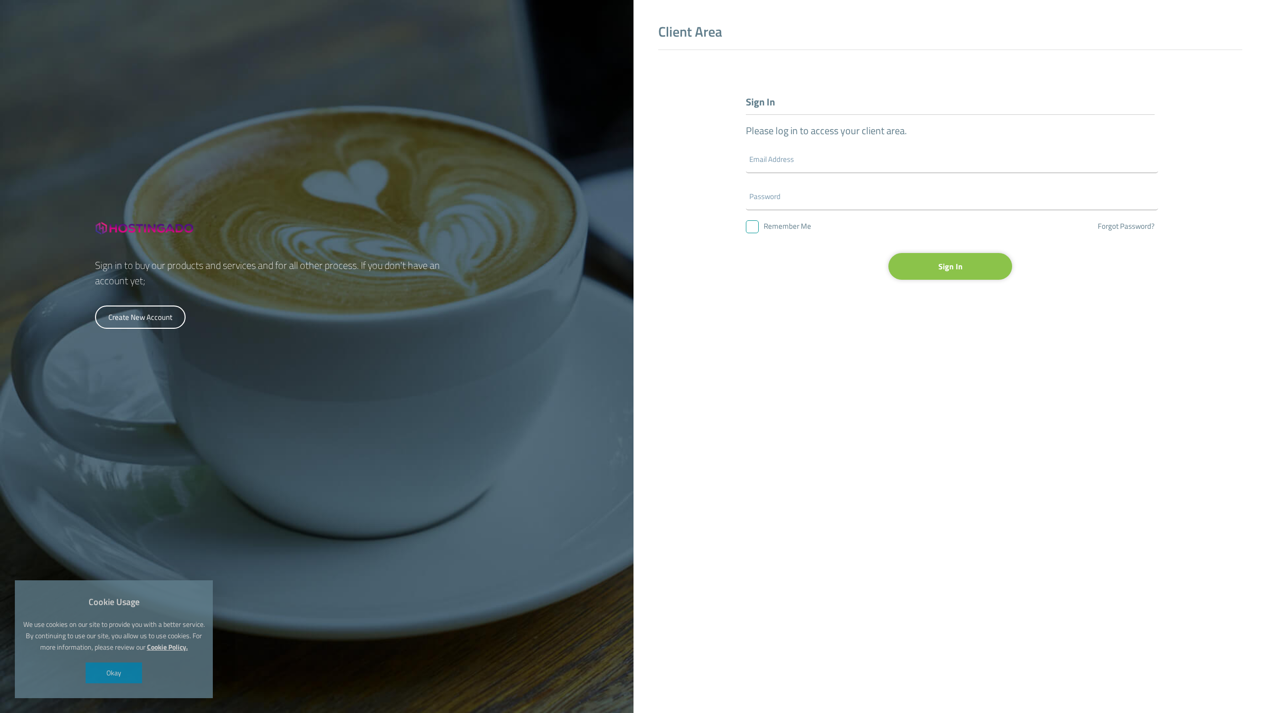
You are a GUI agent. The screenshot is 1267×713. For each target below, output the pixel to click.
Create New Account (140, 317)
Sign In (950, 266)
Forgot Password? (1126, 226)
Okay (113, 672)
